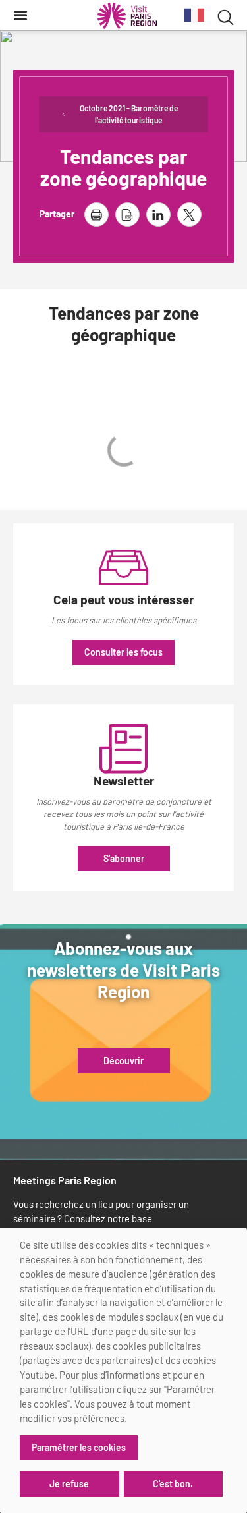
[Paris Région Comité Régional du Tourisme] (127, 16)
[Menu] (20, 15)
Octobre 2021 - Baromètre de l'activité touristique (129, 114)
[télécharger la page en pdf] (127, 214)
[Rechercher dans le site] (225, 15)
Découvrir (123, 1061)
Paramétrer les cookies (79, 1447)
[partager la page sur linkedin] (158, 214)
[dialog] (123, 1370)
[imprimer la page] (96, 214)
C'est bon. (173, 1483)
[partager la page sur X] (189, 214)
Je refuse (69, 1483)
